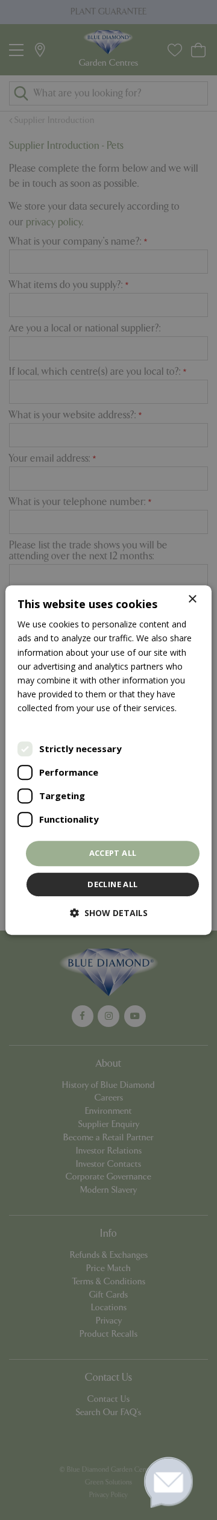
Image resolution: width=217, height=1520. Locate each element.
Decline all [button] (112, 884)
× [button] (192, 599)
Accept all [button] (113, 852)
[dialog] (108, 760)
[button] (109, 913)
